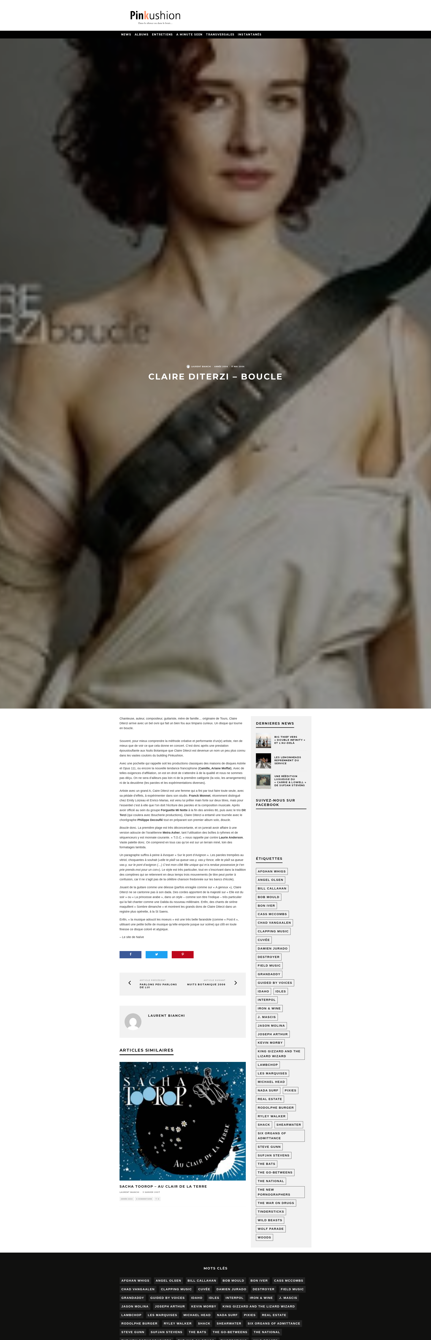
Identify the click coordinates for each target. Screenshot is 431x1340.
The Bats (266, 1164)
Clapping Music (273, 931)
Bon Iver (266, 905)
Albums (142, 34)
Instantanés (249, 34)
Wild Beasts (270, 1220)
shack (264, 1124)
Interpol (267, 999)
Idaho (263, 991)
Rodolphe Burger (276, 1107)
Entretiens (162, 34)
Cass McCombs (272, 914)
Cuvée (264, 940)
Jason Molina (271, 1025)
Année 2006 (221, 367)
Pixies (290, 1090)
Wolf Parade (271, 1228)
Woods (264, 1237)
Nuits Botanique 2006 (206, 984)
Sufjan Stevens (274, 1155)
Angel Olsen (270, 880)
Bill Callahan (272, 888)
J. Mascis (267, 1017)
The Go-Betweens (275, 1172)
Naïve (140, 937)
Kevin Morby (270, 1042)
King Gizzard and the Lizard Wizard (279, 1054)
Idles (280, 991)
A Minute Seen (189, 34)
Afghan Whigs (272, 871)
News (126, 34)
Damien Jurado (273, 948)
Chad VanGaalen (274, 922)
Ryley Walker (272, 1116)
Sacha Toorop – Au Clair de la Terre (163, 1186)
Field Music (269, 965)
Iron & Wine (269, 1008)
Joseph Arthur (273, 1034)
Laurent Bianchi (201, 367)
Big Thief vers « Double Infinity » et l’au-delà (289, 740)
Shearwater (288, 1124)
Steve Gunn (269, 1146)
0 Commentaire (144, 1199)
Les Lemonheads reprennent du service (287, 760)
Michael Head (271, 1082)
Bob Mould (268, 897)
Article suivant (215, 980)
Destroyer (269, 957)
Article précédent (153, 980)
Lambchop (268, 1064)
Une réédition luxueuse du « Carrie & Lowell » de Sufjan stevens (290, 781)
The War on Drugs (276, 1203)
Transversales (220, 34)
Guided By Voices (275, 982)
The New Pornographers (274, 1192)
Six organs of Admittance (272, 1136)
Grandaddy (269, 974)
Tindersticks (271, 1211)
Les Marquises (272, 1073)
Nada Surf (268, 1090)
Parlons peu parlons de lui (158, 986)
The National (271, 1181)
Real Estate (270, 1099)
